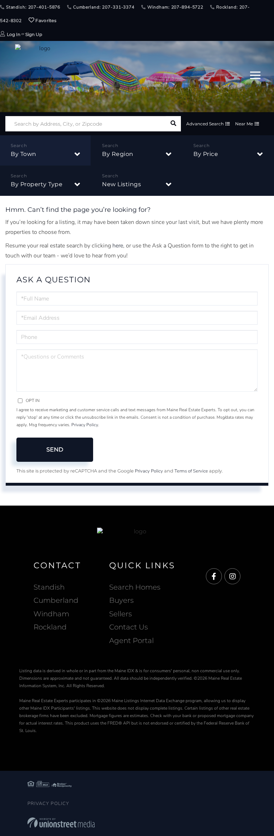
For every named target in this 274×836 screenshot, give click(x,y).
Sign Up (33, 34)
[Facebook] (214, 577)
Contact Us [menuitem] (128, 627)
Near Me (244, 123)
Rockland (50, 627)
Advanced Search (205, 123)
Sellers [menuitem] (120, 614)
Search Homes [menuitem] (135, 587)
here (117, 246)
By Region (117, 154)
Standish (49, 587)
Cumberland (56, 600)
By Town (23, 154)
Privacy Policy (84, 425)
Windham (51, 614)
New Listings (121, 184)
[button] (173, 123)
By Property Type (36, 184)
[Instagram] (232, 577)
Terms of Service (191, 471)
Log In (13, 34)
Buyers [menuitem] (121, 600)
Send (54, 449)
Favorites (45, 20)
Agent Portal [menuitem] (131, 640)
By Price (205, 154)
